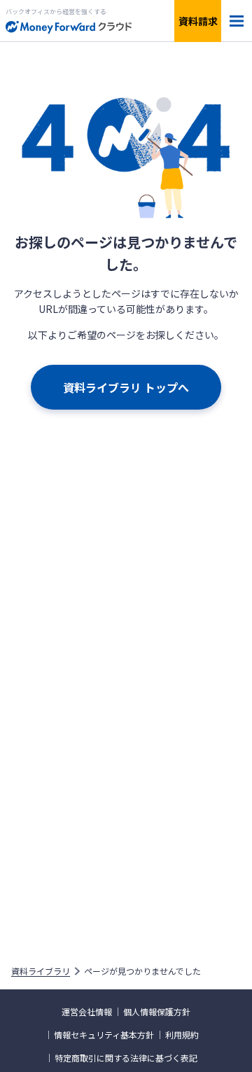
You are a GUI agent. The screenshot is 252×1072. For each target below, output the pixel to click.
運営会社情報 (87, 1011)
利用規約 (182, 1034)
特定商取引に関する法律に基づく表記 (126, 1058)
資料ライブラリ (40, 971)
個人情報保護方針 (156, 1011)
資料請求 (198, 21)
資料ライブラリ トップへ (126, 387)
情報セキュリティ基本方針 (104, 1034)
